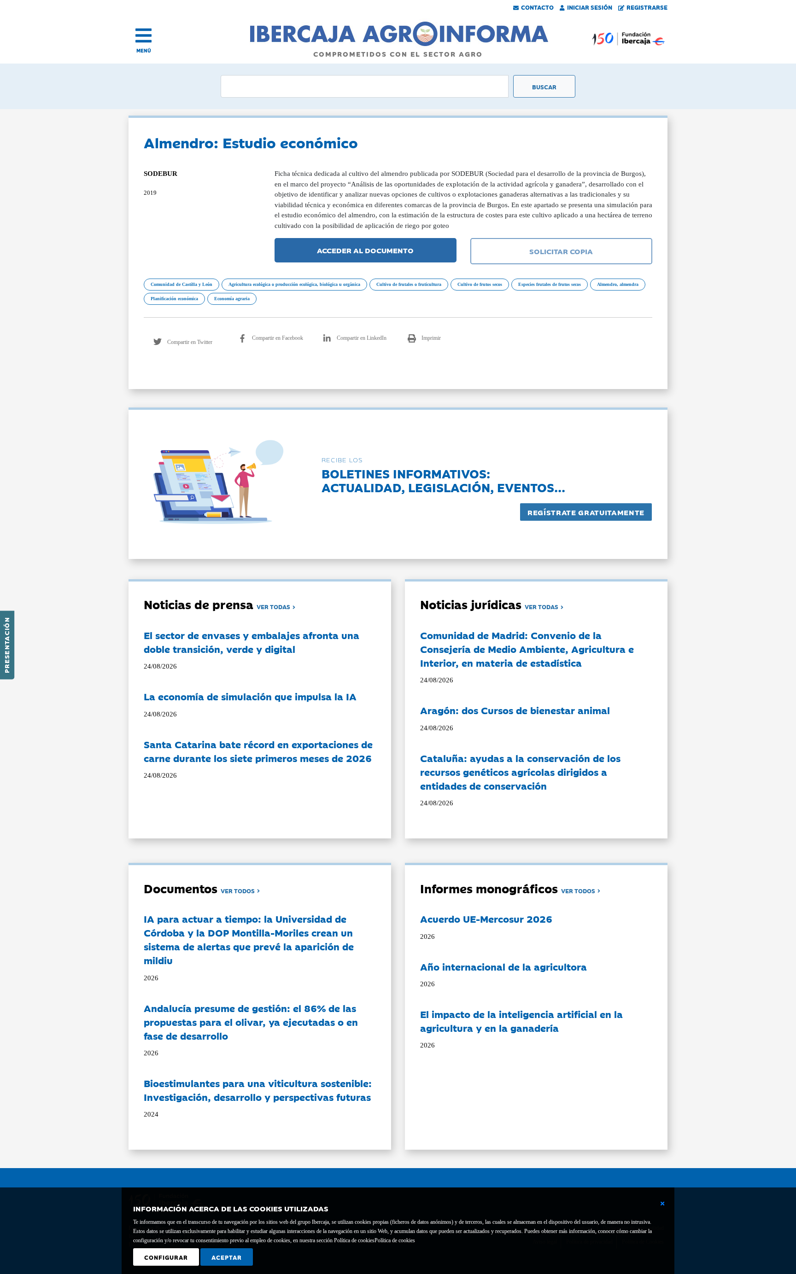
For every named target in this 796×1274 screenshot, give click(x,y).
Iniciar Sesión (589, 7)
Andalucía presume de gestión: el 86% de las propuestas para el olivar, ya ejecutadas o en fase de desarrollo (251, 1021)
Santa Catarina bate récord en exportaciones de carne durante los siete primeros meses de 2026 (258, 751)
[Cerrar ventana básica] (662, 1203)
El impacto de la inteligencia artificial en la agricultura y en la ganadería (521, 1021)
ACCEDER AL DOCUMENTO (365, 250)
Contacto (537, 7)
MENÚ (143, 50)
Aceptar (226, 1257)
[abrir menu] (143, 35)
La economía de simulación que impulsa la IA (250, 696)
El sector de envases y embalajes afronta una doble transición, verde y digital (251, 642)
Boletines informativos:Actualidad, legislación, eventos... (443, 480)
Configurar (166, 1257)
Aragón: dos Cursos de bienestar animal (515, 710)
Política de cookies (395, 1240)
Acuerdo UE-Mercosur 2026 (486, 918)
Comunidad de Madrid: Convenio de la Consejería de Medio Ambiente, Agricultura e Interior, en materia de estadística (527, 648)
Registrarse (646, 7)
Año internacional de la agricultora (503, 966)
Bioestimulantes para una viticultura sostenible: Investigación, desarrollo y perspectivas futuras (258, 1090)
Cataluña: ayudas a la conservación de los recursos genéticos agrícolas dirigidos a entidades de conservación (520, 771)
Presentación (6, 645)
